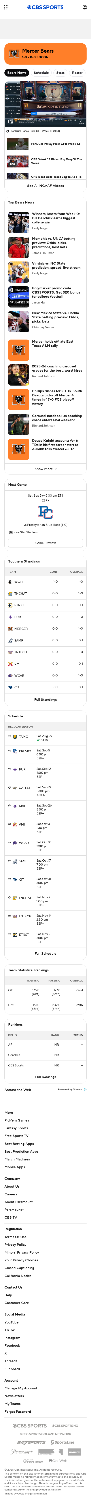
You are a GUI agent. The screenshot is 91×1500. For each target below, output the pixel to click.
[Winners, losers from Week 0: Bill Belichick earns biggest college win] (18, 222)
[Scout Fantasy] (33, 1456)
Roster (77, 73)
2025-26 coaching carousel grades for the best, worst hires (57, 368)
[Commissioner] (50, 1446)
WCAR (19, 676)
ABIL (22, 806)
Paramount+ (14, 1210)
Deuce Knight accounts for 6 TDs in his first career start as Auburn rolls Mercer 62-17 (55, 444)
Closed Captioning (19, 1264)
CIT (16, 688)
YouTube (11, 1318)
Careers (10, 1194)
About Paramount (18, 1202)
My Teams (12, 1399)
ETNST (19, 605)
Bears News (16, 73)
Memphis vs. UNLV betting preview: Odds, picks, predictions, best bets (54, 242)
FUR (17, 617)
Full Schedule (45, 953)
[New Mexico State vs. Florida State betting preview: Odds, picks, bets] (18, 321)
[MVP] (74, 1446)
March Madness (17, 1159)
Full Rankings (45, 1077)
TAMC (23, 737)
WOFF (19, 582)
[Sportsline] (62, 1437)
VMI (17, 664)
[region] (45, 104)
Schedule (41, 73)
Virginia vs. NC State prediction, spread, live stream (56, 265)
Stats (60, 73)
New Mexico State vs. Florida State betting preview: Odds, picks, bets (55, 317)
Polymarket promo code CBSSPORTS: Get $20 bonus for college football (56, 292)
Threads (10, 1357)
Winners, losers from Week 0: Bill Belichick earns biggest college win (56, 218)
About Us (11, 1186)
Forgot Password (17, 1407)
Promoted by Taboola (70, 1089)
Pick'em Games (16, 1120)
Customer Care (16, 1298)
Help (8, 1291)
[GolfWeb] (58, 1456)
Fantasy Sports (16, 1128)
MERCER (21, 629)
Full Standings (45, 699)
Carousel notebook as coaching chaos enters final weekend (57, 418)
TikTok (9, 1326)
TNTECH (20, 652)
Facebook (12, 1341)
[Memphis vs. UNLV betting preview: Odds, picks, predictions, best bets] (18, 247)
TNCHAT (20, 594)
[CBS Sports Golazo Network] (45, 1429)
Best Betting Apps (19, 1144)
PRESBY (25, 751)
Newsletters (14, 1392)
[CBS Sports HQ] (65, 1421)
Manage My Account (20, 1384)
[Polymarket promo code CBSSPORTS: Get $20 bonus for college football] (18, 296)
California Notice (18, 1271)
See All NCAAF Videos (45, 186)
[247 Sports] (31, 1437)
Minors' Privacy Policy (21, 1252)
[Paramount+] (21, 1446)
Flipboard (12, 1364)
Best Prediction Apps (21, 1151)
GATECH (25, 788)
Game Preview (45, 543)
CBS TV (10, 1217)
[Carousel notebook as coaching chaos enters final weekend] (18, 424)
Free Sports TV (16, 1136)
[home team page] (45, 513)
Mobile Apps (14, 1167)
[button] (6, 7)
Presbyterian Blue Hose (43, 525)
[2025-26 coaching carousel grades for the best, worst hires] (18, 375)
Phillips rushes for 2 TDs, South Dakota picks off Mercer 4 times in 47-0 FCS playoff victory (57, 397)
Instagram (12, 1333)
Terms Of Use (15, 1237)
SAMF (18, 641)
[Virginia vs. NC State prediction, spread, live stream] (18, 272)
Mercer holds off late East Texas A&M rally (52, 343)
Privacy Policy (15, 1245)
